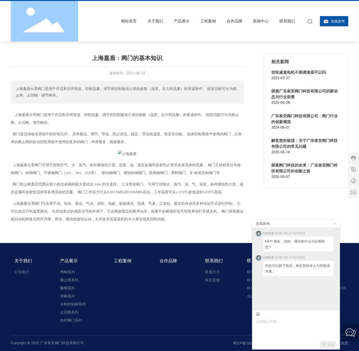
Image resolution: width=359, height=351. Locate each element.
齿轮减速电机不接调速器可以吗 (298, 72)
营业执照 (341, 343)
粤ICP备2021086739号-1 (253, 343)
